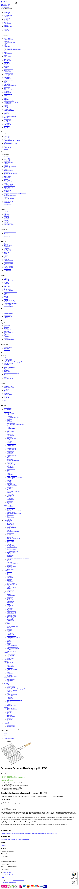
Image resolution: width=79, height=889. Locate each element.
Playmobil (6, 364)
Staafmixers (6, 88)
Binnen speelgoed (8, 360)
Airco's (5, 45)
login (2, 7)
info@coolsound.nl (9, 874)
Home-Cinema (7, 159)
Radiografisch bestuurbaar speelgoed (13, 362)
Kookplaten (6, 331)
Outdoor (6, 29)
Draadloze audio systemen (10, 195)
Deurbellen (6, 127)
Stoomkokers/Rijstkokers (10, 85)
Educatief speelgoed (9, 363)
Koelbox (6, 114)
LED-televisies (7, 188)
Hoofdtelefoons (7, 174)
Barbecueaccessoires (9, 398)
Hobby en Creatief (8, 378)
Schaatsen (6, 370)
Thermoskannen (8, 96)
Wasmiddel (6, 108)
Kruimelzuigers (7, 71)
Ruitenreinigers (7, 120)
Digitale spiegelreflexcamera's (11, 143)
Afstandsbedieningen (9, 181)
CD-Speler (6, 156)
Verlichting (6, 30)
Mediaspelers (7, 177)
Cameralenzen (7, 147)
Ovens (5, 55)
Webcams (6, 296)
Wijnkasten (6, 338)
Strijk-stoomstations (8, 89)
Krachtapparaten (8, 347)
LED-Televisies (10, 198)
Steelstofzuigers (7, 119)
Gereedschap (7, 18)
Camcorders (7, 136)
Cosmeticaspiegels (8, 263)
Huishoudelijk (7, 12)
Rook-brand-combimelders (10, 116)
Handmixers (7, 87)
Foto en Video (7, 14)
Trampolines (7, 371)
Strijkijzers (6, 44)
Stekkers (6, 117)
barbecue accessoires (9, 128)
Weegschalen (7, 252)
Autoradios (6, 211)
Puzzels (5, 377)
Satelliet (6, 165)
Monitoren (6, 285)
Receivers (6, 163)
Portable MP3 (7, 161)
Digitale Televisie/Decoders (10, 173)
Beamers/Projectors (8, 162)
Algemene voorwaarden (47, 833)
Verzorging (6, 19)
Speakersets (6, 287)
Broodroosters (7, 56)
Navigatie (6, 220)
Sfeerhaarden (7, 64)
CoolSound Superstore (18, 880)
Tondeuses (6, 248)
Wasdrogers (6, 328)
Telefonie (6, 22)
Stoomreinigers (7, 70)
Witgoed (6, 25)
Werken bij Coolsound (11, 833)
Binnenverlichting (8, 409)
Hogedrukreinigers (8, 386)
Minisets (6, 169)
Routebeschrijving (29, 833)
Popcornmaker (7, 103)
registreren (6, 7)
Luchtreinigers (7, 76)
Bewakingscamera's (8, 201)
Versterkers (6, 214)
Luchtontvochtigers (8, 74)
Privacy (55, 833)
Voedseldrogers (7, 124)
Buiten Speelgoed (8, 359)
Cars (5, 366)
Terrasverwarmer (8, 392)
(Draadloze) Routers (9, 300)
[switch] (73, 883)
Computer (6, 20)
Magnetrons (6, 334)
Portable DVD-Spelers (9, 186)
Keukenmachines (8, 48)
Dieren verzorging (8, 266)
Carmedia (6, 16)
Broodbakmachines (8, 63)
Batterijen (6, 106)
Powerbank (6, 279)
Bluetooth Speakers (8, 184)
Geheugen (6, 283)
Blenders (6, 67)
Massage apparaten (8, 264)
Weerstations (7, 46)
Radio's (5, 183)
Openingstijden (20, 833)
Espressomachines (8, 69)
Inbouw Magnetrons (9, 332)
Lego (5, 357)
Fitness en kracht (8, 26)
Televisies (6, 197)
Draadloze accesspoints (9, 301)
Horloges (6, 244)
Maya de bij (6, 368)
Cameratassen (7, 144)
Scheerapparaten (8, 245)
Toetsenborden (7, 289)
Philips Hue (6, 99)
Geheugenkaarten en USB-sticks (12, 140)
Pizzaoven (6, 113)
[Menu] (76, 872)
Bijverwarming (7, 78)
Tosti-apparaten (7, 60)
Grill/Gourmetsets (8, 53)
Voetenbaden (7, 257)
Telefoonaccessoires (8, 313)
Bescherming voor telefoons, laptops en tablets (15, 193)
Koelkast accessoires (9, 339)
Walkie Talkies (7, 317)
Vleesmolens (7, 123)
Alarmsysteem (7, 204)
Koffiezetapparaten (8, 39)
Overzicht (3, 845)
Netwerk (6, 282)
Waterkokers (7, 59)
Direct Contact (25, 839)
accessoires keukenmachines (14, 49)
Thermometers (7, 270)
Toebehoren (6, 348)
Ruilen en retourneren (16, 839)
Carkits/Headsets (8, 223)
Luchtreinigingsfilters (9, 110)
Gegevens (3, 833)
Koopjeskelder (7, 23)
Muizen (5, 294)
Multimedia (6, 216)
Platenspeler (7, 202)
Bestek (5, 95)
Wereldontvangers (8, 187)
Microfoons (6, 191)
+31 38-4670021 (7, 872)
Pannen (5, 81)
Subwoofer (6, 218)
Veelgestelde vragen (5, 839)
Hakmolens (6, 121)
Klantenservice (37, 833)
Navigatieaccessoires (9, 224)
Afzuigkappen (7, 329)
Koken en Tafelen (8, 109)
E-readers (6, 299)
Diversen (6, 50)
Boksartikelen (7, 350)
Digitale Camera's (8, 138)
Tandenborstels (7, 251)
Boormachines (7, 234)
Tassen (5, 253)
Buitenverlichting (8, 408)
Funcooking (7, 126)
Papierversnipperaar (8, 306)
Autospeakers (7, 217)
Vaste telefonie (7, 38)
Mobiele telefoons (8, 316)
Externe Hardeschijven (9, 281)
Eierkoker (6, 105)
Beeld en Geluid (8, 15)
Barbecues (6, 57)
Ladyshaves (6, 255)
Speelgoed (6, 27)
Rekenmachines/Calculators (10, 292)
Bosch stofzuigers (11, 42)
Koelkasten (6, 327)
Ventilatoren (7, 77)
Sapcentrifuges (7, 92)
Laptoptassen (7, 293)
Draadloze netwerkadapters (10, 303)
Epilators (6, 256)
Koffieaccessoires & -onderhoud (11, 102)
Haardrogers (7, 246)
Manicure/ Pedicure (8, 262)
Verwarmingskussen (9, 267)
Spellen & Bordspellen (9, 367)
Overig (5, 278)
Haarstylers (6, 259)
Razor (5, 375)
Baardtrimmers (7, 269)
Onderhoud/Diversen (9, 387)
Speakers (6, 179)
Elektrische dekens (8, 260)
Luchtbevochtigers (8, 73)
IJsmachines (7, 84)
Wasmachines (7, 325)
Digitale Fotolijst (8, 142)
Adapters (6, 194)
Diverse (5, 374)
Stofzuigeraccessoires (9, 101)
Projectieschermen (8, 170)
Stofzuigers (6, 41)
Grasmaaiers (7, 393)
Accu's (5, 146)
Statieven (6, 149)
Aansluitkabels (7, 190)
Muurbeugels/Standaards (10, 166)
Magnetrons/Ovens (8, 80)
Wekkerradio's (7, 176)
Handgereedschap (8, 394)
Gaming (6, 297)
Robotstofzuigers (8, 94)
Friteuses (6, 52)
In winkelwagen (4, 774)
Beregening (6, 389)
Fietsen (5, 400)
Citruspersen (7, 91)
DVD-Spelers (7, 158)
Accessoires (6, 139)
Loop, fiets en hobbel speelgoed (11, 373)
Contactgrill (6, 112)
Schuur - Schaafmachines (10, 232)
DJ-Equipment (7, 180)
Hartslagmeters (7, 249)
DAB (5, 213)
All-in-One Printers (8, 290)
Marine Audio (7, 168)
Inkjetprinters (7, 286)
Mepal (5, 98)
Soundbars (6, 200)
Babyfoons (6, 62)
